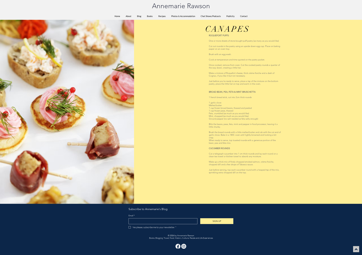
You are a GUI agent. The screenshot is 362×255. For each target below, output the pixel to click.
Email (132, 215)
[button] (150, 16)
